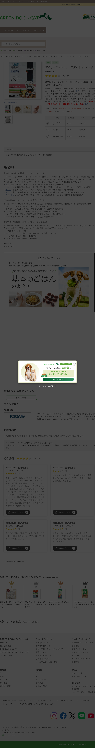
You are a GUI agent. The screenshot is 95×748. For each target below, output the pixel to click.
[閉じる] (74, 364)
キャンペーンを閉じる (47, 386)
